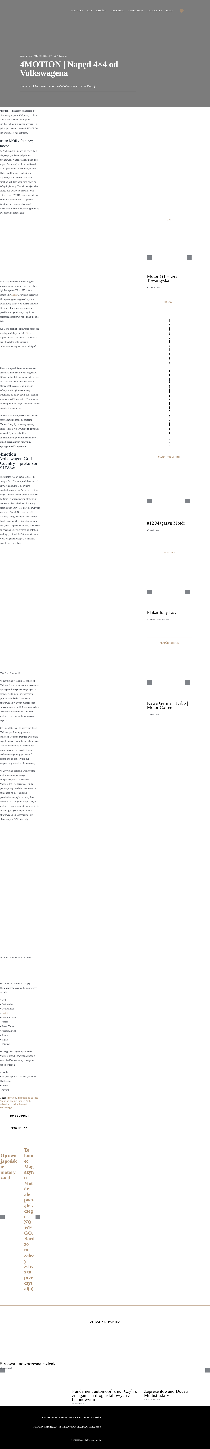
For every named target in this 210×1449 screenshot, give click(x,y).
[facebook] (84, 1433)
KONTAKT (71, 1417)
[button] (189, 10)
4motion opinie (8, 1100)
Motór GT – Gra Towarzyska (162, 278)
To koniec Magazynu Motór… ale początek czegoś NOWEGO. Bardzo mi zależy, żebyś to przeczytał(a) (29, 1219)
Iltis (27, 333)
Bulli (14, 294)
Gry (148, 284)
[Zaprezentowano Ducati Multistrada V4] (177, 1337)
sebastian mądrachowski (13, 1104)
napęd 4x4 (24, 1100)
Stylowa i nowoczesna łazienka (28, 1363)
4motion (11, 1097)
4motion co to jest (28, 1097)
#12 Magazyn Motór (166, 523)
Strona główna (26, 56)
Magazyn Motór (153, 527)
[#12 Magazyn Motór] (168, 464)
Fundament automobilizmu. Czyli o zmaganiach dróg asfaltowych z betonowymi (104, 1395)
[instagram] (94, 1433)
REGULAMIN (59, 1417)
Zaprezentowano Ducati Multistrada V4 (166, 1393)
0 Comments (19, 1368)
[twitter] (89, 1433)
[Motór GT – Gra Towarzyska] (169, 227)
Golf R (5, 1013)
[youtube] (100, 1433)
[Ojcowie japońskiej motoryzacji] (9, 1138)
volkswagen (6, 1107)
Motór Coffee (152, 711)
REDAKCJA (47, 1417)
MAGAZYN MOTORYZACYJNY (47, 1427)
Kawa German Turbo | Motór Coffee (167, 705)
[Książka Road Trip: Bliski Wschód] (169, 314)
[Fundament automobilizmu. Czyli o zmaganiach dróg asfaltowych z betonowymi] (105, 1337)
